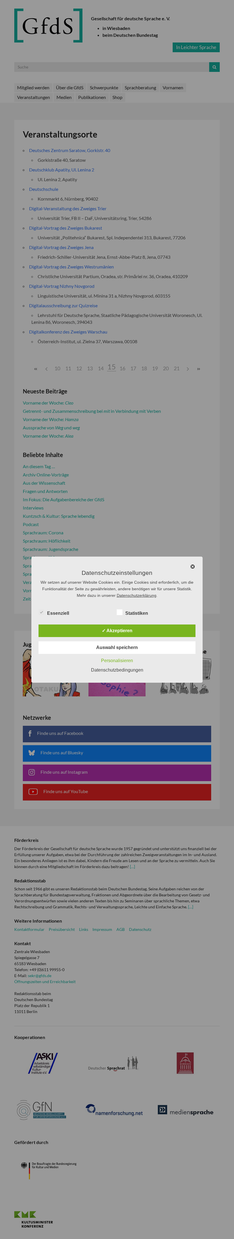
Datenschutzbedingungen (117, 670)
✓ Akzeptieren (117, 630)
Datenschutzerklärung (136, 595)
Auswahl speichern (117, 647)
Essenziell (58, 613)
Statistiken (136, 613)
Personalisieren (117, 660)
